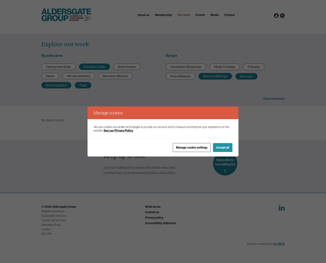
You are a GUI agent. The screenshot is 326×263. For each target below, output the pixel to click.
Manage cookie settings (192, 147)
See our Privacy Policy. (118, 130)
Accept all (222, 147)
